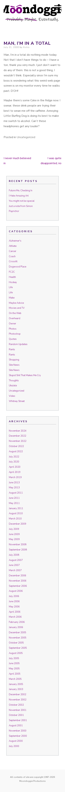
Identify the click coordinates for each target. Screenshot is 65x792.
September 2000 (18, 736)
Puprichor (14, 211)
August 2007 (16, 560)
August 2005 (16, 653)
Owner (12, 323)
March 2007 (15, 570)
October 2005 (16, 642)
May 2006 (14, 606)
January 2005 (16, 684)
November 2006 (17, 580)
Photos (12, 328)
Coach (12, 256)
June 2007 (14, 565)
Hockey (13, 282)
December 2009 (17, 523)
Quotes (13, 339)
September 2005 (18, 648)
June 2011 (14, 498)
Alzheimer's (15, 240)
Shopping (14, 359)
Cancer (12, 251)
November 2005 (17, 637)
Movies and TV (17, 308)
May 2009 (14, 539)
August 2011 (16, 492)
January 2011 (16, 508)
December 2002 (17, 694)
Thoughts (14, 380)
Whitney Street (17, 401)
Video (12, 396)
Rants (12, 349)
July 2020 (14, 461)
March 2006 (15, 617)
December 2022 (17, 435)
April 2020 (14, 467)
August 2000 (16, 741)
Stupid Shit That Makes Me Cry (25, 375)
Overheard (14, 318)
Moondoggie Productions (32, 781)
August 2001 (16, 725)
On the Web (15, 313)
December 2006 (17, 575)
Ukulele (13, 385)
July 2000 (14, 746)
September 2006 (18, 586)
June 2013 (14, 482)
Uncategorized (26, 137)
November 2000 (17, 730)
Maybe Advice (16, 303)
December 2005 (17, 632)
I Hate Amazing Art (19, 195)
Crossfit (13, 261)
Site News (14, 365)
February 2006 (17, 622)
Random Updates (18, 344)
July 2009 (14, 529)
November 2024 (17, 430)
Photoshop (15, 333)
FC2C (12, 272)
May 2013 (14, 487)
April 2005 (14, 673)
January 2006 (16, 627)
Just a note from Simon (21, 206)
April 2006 (14, 611)
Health (12, 277)
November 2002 (17, 699)
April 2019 (14, 472)
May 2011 (14, 503)
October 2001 (16, 715)
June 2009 (14, 534)
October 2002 (16, 705)
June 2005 (14, 663)
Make (11, 297)
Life (11, 287)
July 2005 (14, 658)
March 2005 (15, 679)
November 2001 (17, 710)
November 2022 (17, 441)
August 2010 (16, 513)
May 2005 (14, 668)
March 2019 (15, 477)
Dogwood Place (17, 266)
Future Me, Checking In (20, 190)
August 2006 (16, 591)
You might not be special (21, 201)
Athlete (12, 246)
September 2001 (18, 720)
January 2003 (16, 689)
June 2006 (14, 601)
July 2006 (14, 596)
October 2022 (16, 446)
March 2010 (15, 518)
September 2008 (18, 549)
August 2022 (16, 451)
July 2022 (14, 456)
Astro (26, 47)
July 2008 (14, 555)
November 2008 (17, 544)
